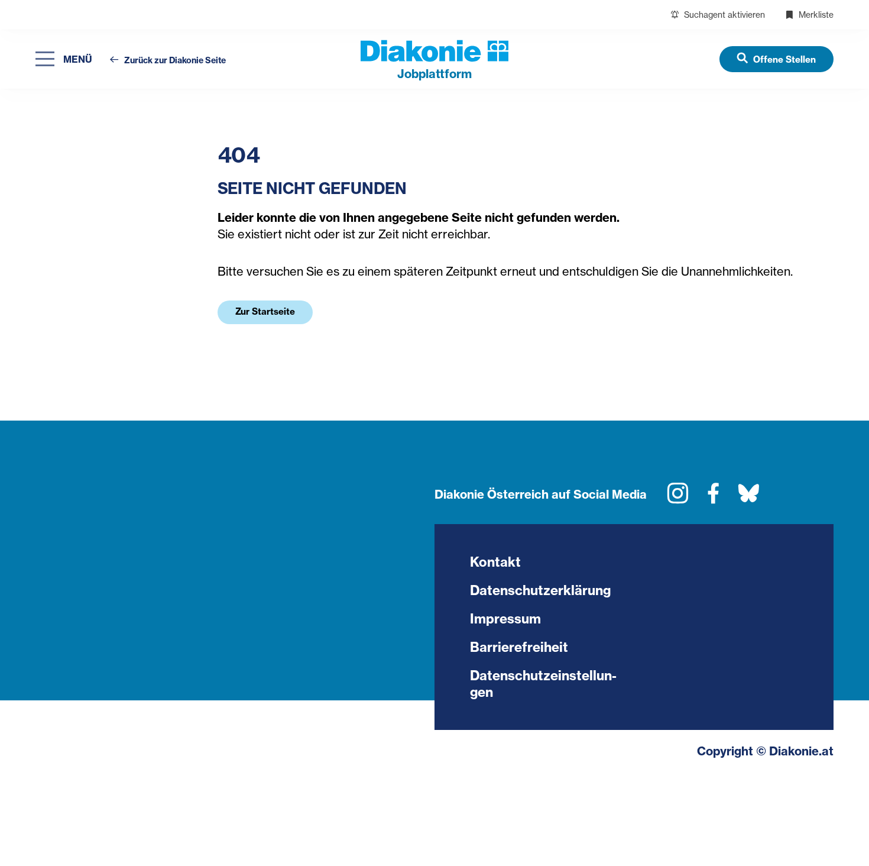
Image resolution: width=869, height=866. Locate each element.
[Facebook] (713, 497)
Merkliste (815, 14)
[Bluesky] (748, 497)
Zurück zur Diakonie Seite (174, 61)
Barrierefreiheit (519, 647)
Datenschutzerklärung (540, 590)
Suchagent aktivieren (723, 14)
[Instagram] (677, 497)
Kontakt (495, 562)
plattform (434, 73)
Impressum (505, 618)
